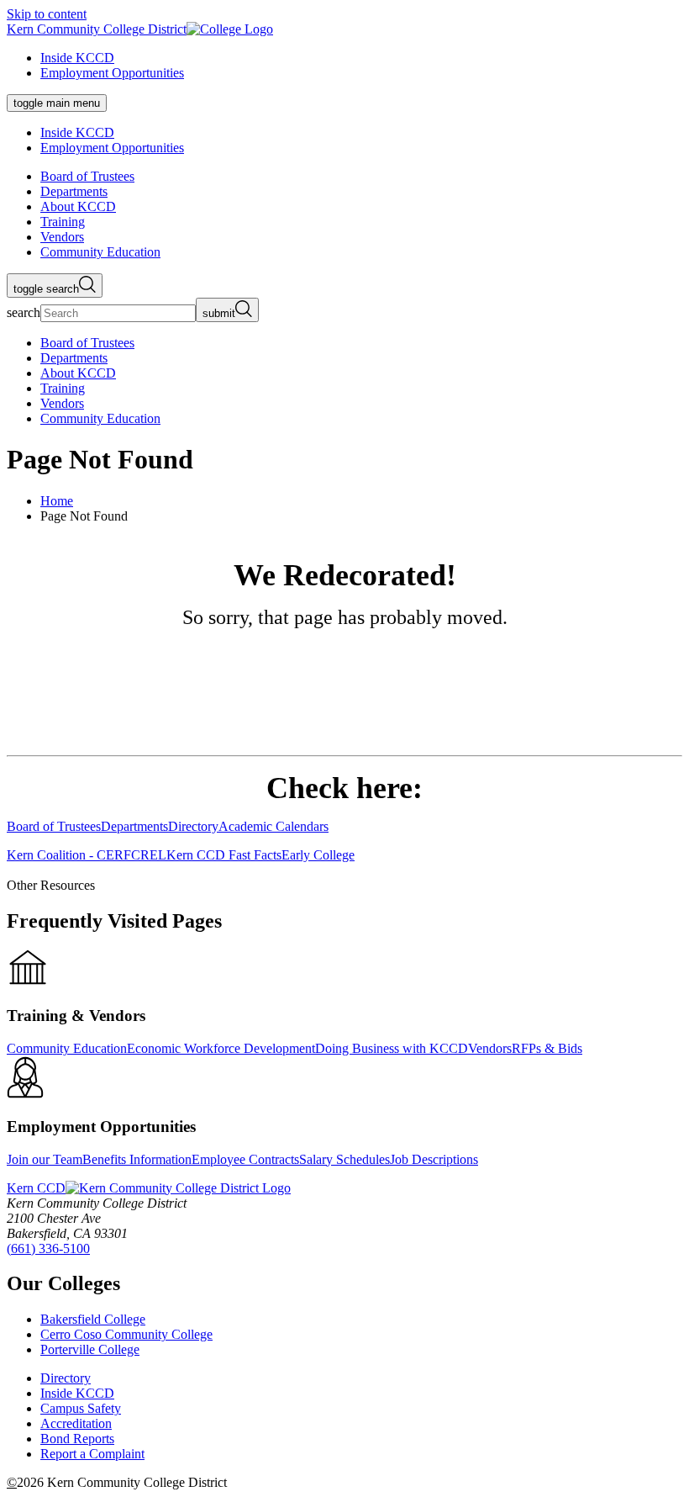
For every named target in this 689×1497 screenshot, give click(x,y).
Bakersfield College (92, 1319)
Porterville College (89, 1349)
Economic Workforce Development (221, 1048)
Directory (65, 1378)
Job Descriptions (434, 1159)
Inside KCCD (77, 57)
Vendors (490, 1048)
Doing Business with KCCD (391, 1048)
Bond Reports (77, 1438)
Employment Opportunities (112, 73)
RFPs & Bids (547, 1048)
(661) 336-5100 (48, 1248)
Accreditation (76, 1423)
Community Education (67, 1048)
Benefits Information (137, 1159)
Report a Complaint (92, 1454)
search (23, 312)
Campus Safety (80, 1408)
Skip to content (47, 14)
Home (56, 501)
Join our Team (44, 1159)
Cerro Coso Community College (126, 1334)
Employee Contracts (245, 1159)
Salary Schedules (344, 1159)
